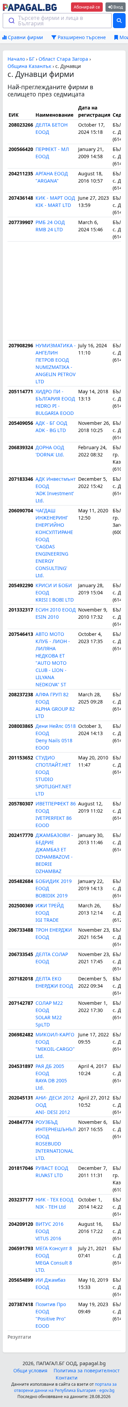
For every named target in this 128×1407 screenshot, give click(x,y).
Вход (117, 7)
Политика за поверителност (87, 1370)
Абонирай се (87, 7)
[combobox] (57, 20)
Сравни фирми (24, 37)
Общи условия (30, 1370)
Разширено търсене (81, 37)
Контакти (66, 1377)
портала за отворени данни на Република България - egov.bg (65, 1387)
